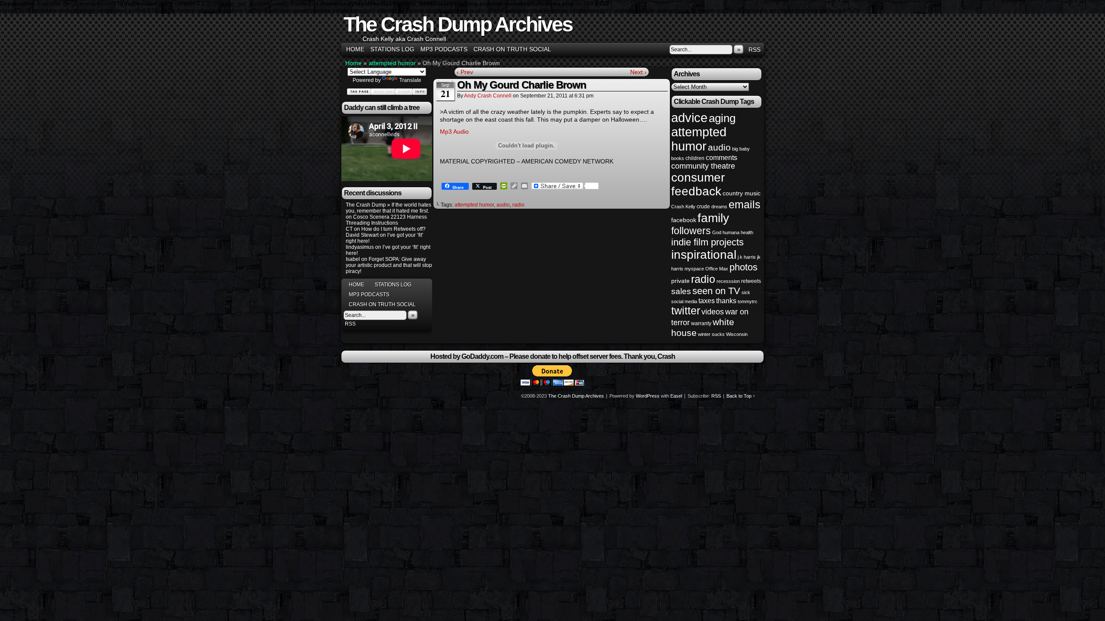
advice (689, 117)
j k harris (747, 257)
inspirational (703, 254)
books (677, 158)
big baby (741, 148)
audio (503, 205)
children (694, 158)
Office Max (716, 268)
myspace (694, 268)
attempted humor (392, 63)
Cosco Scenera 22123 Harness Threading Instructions (386, 220)
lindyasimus (360, 247)
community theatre (703, 166)
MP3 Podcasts (443, 49)
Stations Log (392, 49)
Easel (676, 395)
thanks (726, 300)
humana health (738, 232)
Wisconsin (737, 334)
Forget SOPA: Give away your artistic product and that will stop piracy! (389, 265)
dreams (719, 206)
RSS (754, 49)
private (680, 280)
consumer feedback (698, 184)
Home (355, 49)
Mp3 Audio (454, 131)
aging (722, 118)
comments (721, 157)
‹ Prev (465, 72)
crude (703, 207)
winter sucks (711, 334)
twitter (685, 311)
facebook (683, 219)
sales (681, 291)
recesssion (728, 281)
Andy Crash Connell (487, 96)
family (713, 218)
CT (349, 229)
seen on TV (716, 290)
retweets (751, 281)
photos (743, 267)
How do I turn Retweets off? (393, 229)
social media (684, 301)
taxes (706, 300)
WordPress (648, 395)
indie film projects (707, 242)
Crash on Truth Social (512, 49)
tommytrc (748, 301)
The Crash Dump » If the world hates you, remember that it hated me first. (388, 208)
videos (712, 311)
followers (691, 230)
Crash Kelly (683, 206)
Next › (638, 72)
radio (518, 205)
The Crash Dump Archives (458, 24)
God (716, 232)
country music (742, 193)
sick (746, 292)
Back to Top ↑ (740, 395)
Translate (410, 80)
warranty (701, 323)
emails (745, 204)
